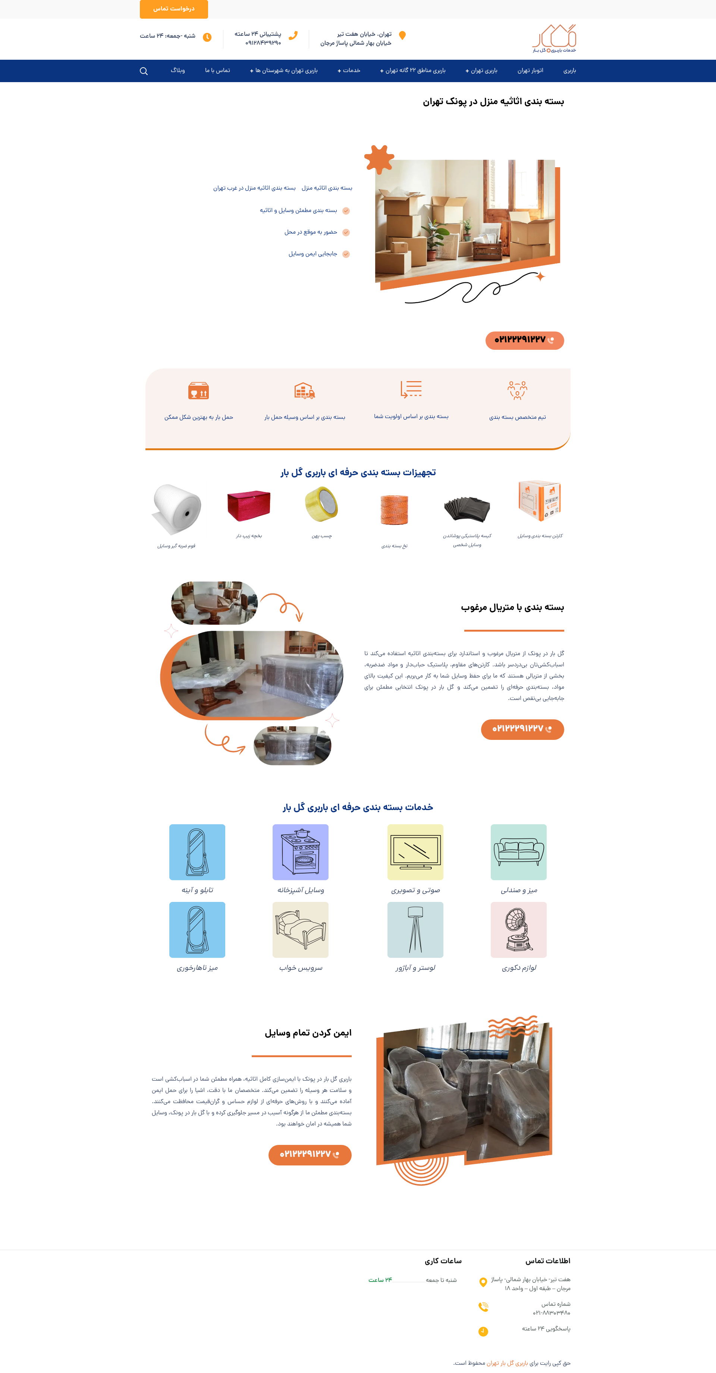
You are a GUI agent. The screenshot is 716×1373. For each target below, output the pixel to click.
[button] (174, 9)
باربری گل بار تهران (507, 1363)
